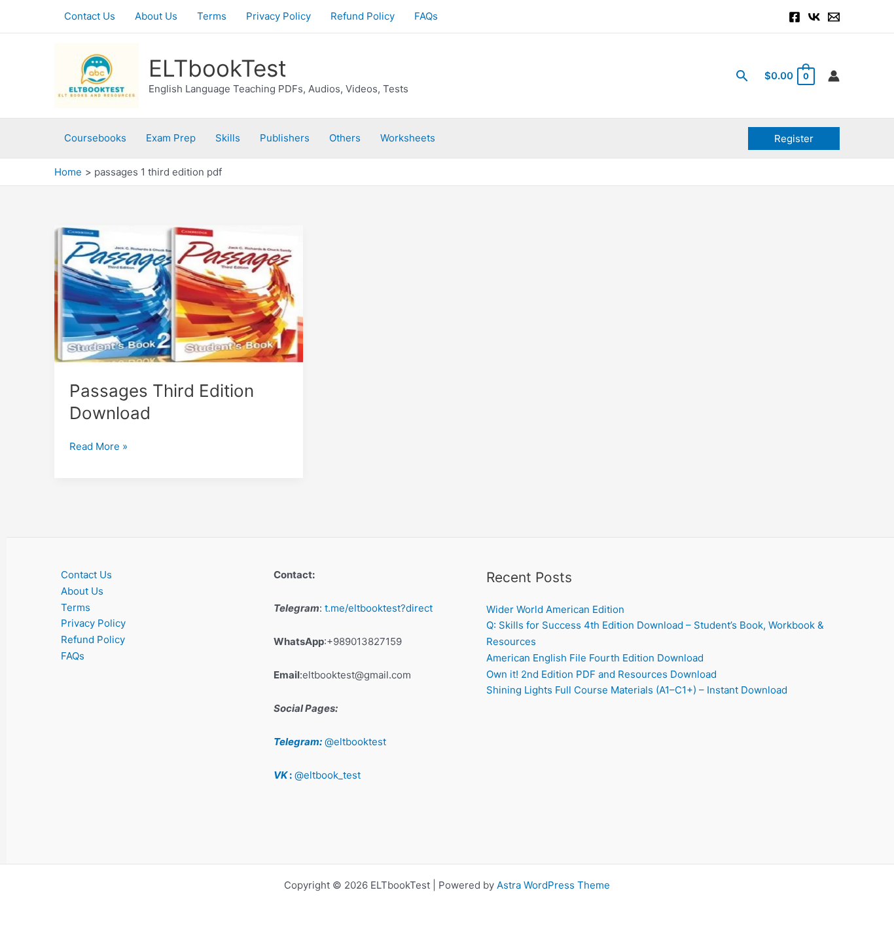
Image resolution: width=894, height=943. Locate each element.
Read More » (98, 447)
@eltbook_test (317, 775)
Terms (211, 16)
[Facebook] (794, 17)
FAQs (426, 16)
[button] (742, 75)
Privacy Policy (278, 16)
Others (345, 138)
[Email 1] (834, 17)
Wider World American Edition (555, 609)
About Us (156, 16)
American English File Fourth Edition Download (595, 658)
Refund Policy (363, 16)
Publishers (285, 138)
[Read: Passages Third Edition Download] (178, 294)
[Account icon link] (834, 76)
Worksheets (407, 138)
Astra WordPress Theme (553, 885)
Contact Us (89, 16)
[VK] (814, 17)
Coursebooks (95, 138)
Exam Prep (171, 138)
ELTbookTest (218, 68)
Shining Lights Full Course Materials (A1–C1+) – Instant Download (636, 690)
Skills (227, 138)
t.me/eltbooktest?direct (379, 608)
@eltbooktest (330, 741)
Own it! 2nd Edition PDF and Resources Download (601, 674)
